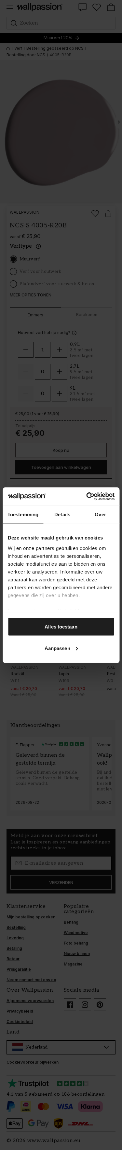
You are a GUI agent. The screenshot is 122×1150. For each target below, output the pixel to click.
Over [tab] (100, 514)
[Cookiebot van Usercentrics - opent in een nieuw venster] (87, 496)
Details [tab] (62, 514)
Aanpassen (57, 648)
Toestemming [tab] (22, 514)
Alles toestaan (61, 626)
